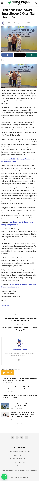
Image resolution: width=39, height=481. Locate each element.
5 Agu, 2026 (7, 382)
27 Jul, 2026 (7, 391)
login (7, 369)
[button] (4, 477)
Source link (5, 306)
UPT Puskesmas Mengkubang (22, 477)
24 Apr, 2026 (15, 408)
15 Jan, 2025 (26, 23)
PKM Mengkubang (13, 23)
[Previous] (17, 423)
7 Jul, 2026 (7, 399)
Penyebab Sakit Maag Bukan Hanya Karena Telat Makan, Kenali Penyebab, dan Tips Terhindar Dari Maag (23, 414)
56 (21, 419)
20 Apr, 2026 (15, 419)
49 (21, 408)
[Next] (21, 423)
